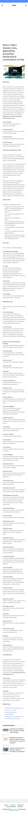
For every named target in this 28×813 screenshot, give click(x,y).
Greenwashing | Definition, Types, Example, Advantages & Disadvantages (17, 730)
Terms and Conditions (11, 806)
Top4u (14, 5)
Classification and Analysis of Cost (14, 716)
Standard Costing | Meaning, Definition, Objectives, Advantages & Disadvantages (17, 749)
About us (6, 805)
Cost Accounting (9, 714)
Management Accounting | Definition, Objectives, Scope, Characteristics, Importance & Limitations (17, 740)
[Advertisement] (14, 24)
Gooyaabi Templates (14, 810)
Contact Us (12, 805)
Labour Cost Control (10, 710)
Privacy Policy (21, 805)
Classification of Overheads (12, 718)
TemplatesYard (14, 809)
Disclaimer (20, 806)
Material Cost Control (10, 712)
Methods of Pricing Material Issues (14, 708)
